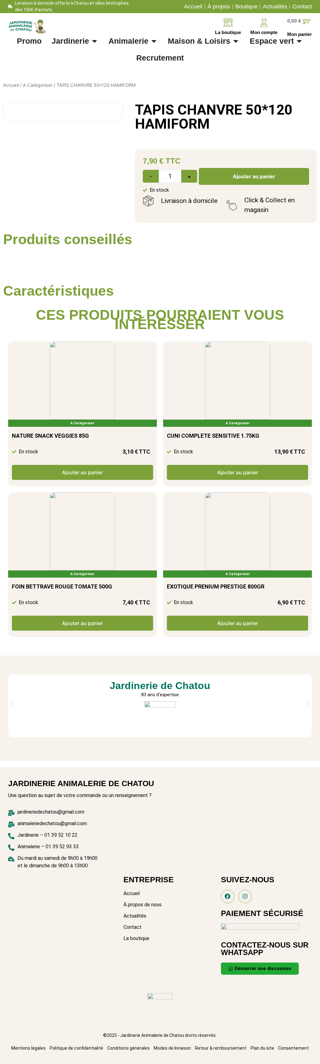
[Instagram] (245, 896)
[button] (12, 703)
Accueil (11, 85)
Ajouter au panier (254, 176)
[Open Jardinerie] (94, 41)
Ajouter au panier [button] (82, 472)
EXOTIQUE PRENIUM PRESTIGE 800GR (215, 586)
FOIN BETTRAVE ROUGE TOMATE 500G (62, 586)
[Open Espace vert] (299, 41)
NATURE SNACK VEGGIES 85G (50, 435)
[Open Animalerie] (154, 41)
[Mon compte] (264, 22)
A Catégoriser (37, 85)
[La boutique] (228, 22)
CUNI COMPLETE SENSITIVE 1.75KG (213, 435)
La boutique (228, 32)
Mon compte (264, 32)
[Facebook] (227, 896)
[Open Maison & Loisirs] (236, 41)
